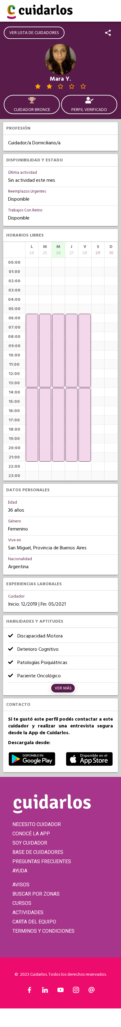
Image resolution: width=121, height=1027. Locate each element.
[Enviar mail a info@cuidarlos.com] (91, 991)
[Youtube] (60, 991)
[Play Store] (32, 764)
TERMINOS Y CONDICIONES (43, 931)
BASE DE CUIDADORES (37, 852)
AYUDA (19, 871)
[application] (32, 350)
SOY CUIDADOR (29, 843)
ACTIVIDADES (27, 912)
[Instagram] (76, 991)
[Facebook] (29, 991)
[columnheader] (32, 250)
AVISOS (20, 885)
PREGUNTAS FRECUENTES (41, 861)
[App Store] (89, 764)
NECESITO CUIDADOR (36, 824)
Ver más (63, 688)
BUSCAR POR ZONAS (36, 894)
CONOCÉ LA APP (31, 834)
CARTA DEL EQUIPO (34, 922)
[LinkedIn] (45, 991)
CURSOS (21, 903)
